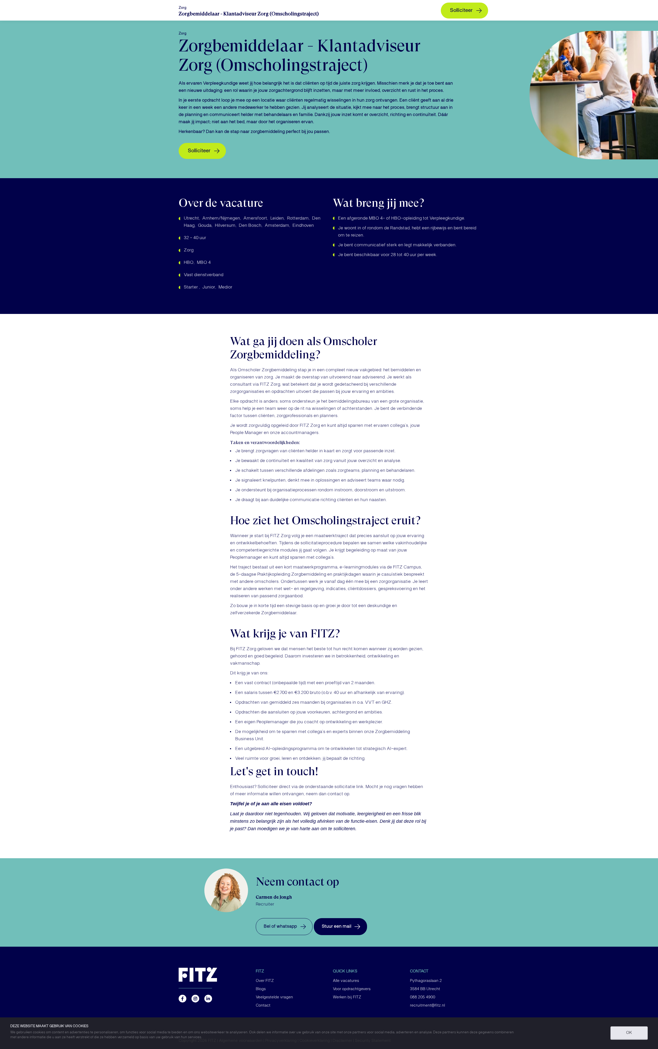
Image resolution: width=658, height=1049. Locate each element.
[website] (213, 974)
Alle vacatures (346, 981)
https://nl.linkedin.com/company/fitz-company (208, 998)
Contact (263, 1005)
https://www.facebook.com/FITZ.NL (182, 998)
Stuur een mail (336, 926)
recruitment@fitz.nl (427, 1005)
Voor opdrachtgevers (352, 989)
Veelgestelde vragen (274, 997)
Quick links (345, 971)
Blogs (261, 989)
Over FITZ (265, 981)
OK (629, 1033)
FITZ (260, 971)
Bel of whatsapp (280, 926)
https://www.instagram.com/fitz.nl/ (195, 998)
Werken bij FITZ (347, 997)
